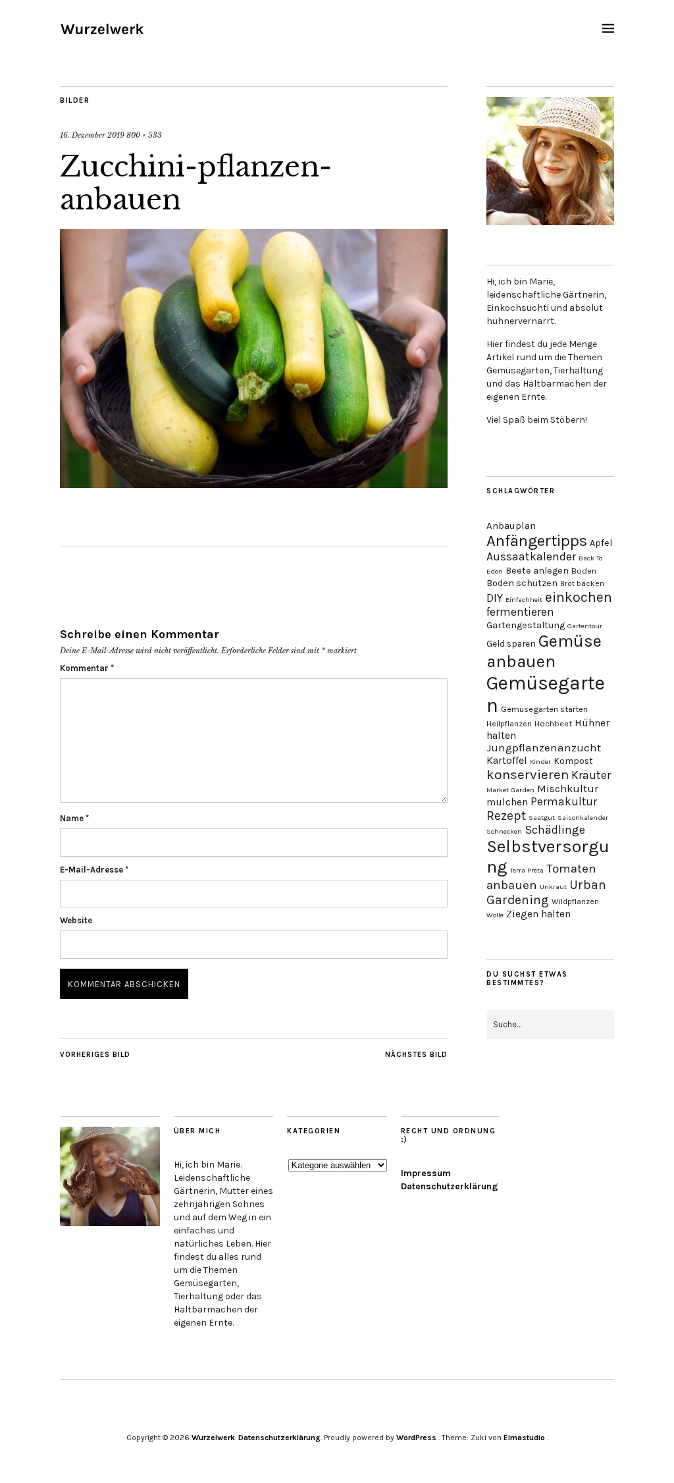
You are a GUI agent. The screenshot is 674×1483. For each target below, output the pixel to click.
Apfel (601, 543)
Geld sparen (511, 643)
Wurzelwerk (213, 1437)
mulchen (507, 802)
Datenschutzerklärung (449, 1186)
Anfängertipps (536, 540)
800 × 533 (144, 135)
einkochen (578, 597)
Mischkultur (567, 788)
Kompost (573, 760)
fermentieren (520, 611)
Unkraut (553, 886)
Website (76, 920)
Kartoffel (506, 760)
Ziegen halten (538, 914)
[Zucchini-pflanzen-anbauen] (254, 484)
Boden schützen (521, 583)
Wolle (495, 915)
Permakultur (564, 801)
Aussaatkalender (531, 557)
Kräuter (591, 775)
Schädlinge (555, 829)
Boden (583, 571)
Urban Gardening (546, 892)
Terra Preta (527, 870)
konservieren (527, 774)
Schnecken (504, 831)
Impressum (426, 1173)
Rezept (506, 815)
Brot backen (582, 583)
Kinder (540, 761)
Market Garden (510, 790)
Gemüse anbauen (544, 651)
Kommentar (87, 668)
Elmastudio (524, 1437)
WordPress (416, 1437)
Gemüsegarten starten (544, 709)
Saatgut (542, 817)
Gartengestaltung (525, 625)
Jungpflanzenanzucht (543, 748)
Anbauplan (511, 525)
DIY (494, 598)
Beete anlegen (537, 570)
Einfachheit (524, 599)
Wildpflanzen (575, 901)
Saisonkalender (582, 817)
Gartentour (584, 626)
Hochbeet (553, 723)
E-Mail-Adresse (94, 870)
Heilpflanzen (509, 723)
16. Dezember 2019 (92, 135)
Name (74, 818)
